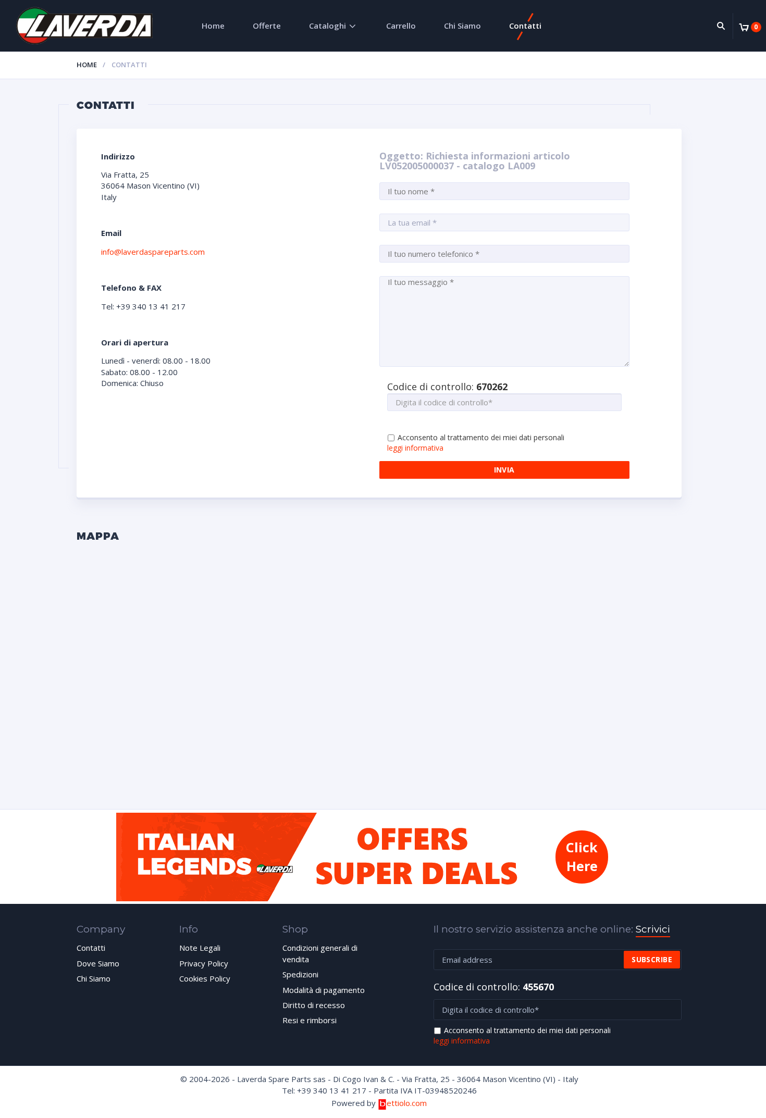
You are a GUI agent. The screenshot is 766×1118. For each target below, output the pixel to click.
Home (213, 25)
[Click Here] (383, 898)
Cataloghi (327, 25)
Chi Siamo (462, 25)
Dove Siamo (98, 963)
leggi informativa (415, 448)
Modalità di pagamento (323, 990)
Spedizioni (300, 974)
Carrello (401, 25)
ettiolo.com (406, 1103)
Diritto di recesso (313, 1005)
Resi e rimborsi (309, 1020)
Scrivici (653, 929)
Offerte (267, 25)
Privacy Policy (203, 963)
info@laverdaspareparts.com (153, 251)
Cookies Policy (204, 978)
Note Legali (199, 947)
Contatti (525, 25)
